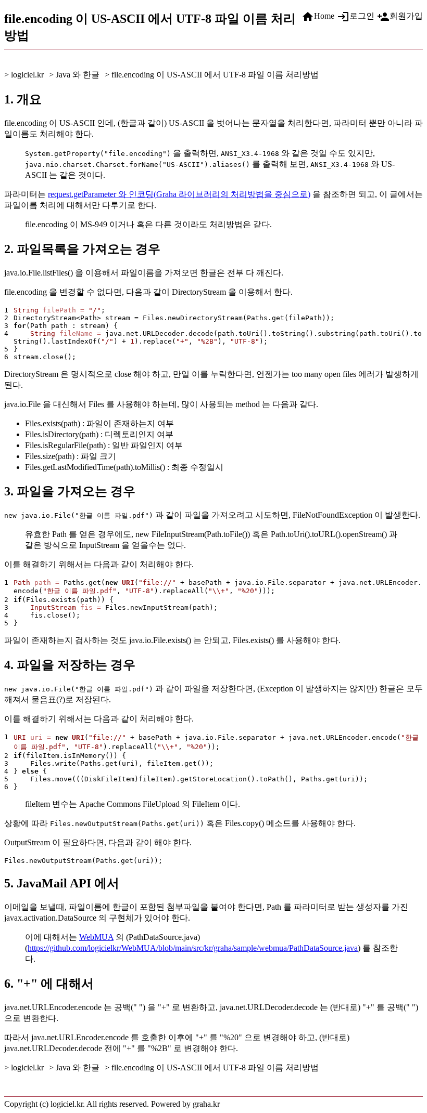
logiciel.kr (27, 74)
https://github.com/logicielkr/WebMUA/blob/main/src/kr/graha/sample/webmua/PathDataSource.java (193, 948)
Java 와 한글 (77, 74)
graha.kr (206, 1103)
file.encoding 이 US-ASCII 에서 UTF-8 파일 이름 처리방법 (215, 74)
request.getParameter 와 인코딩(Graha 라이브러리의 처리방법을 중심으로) (179, 194)
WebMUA (96, 937)
